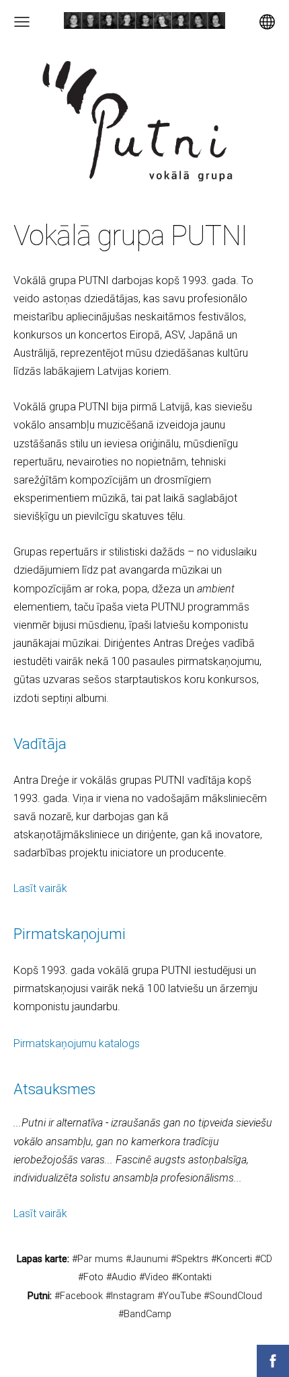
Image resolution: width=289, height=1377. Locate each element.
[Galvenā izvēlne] (21, 21)
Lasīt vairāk (40, 888)
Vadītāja (40, 743)
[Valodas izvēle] (267, 21)
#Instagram (130, 1296)
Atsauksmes (54, 1089)
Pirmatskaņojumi (69, 933)
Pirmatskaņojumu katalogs (76, 1043)
